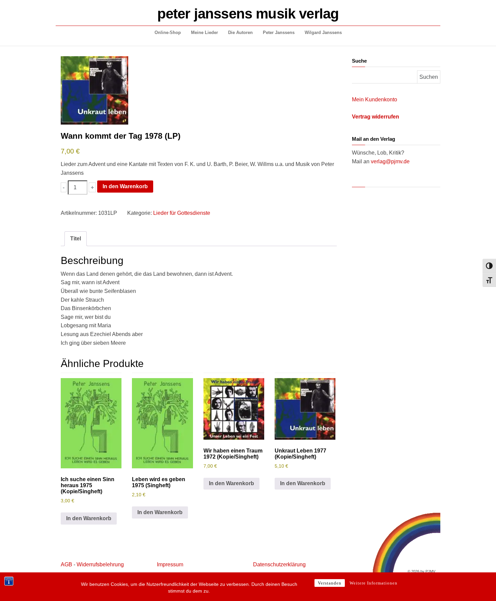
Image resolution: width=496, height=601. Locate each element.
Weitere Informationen (373, 583)
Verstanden (329, 583)
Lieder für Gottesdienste (181, 213)
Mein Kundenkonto (374, 99)
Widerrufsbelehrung (100, 564)
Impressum (170, 564)
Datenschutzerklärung (279, 564)
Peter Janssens (279, 32)
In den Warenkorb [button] (88, 518)
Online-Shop (168, 32)
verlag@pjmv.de (390, 161)
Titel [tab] (75, 238)
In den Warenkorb (125, 186)
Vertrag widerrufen (375, 117)
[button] (63, 187)
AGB (66, 564)
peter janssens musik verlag (248, 14)
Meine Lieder (204, 32)
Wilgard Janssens (323, 32)
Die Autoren (240, 32)
